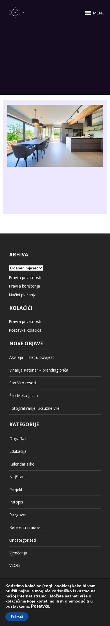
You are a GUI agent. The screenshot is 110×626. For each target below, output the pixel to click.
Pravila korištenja (24, 286)
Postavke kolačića (25, 330)
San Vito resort (22, 382)
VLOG (14, 565)
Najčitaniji (18, 476)
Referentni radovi (25, 527)
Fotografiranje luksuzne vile (34, 408)
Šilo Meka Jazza (23, 395)
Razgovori (18, 514)
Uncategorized (22, 540)
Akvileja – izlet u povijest (31, 357)
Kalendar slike (21, 464)
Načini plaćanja (22, 294)
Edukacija (18, 451)
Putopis (16, 502)
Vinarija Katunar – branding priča (38, 370)
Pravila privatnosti (25, 277)
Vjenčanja (18, 553)
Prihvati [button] (17, 616)
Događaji (17, 438)
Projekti (16, 489)
